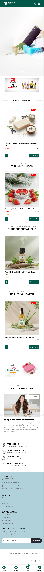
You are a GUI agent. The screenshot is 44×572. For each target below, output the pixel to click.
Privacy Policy (6, 514)
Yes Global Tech (22, 556)
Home (4, 498)
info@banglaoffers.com (11, 482)
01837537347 (8, 479)
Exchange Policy (7, 523)
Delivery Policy (6, 520)
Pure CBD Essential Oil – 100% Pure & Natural (20, 272)
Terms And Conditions (9, 507)
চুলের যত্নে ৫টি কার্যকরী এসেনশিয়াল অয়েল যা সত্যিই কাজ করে (19, 420)
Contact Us (5, 504)
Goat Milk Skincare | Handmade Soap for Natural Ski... (21, 145)
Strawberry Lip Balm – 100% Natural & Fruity (19, 209)
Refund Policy (6, 517)
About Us (5, 501)
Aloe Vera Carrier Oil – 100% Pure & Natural (19, 337)
